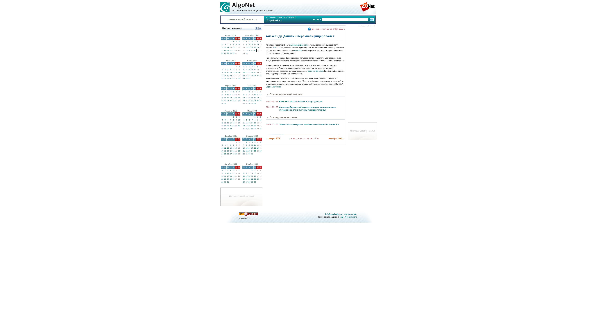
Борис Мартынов (273, 87)
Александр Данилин (299, 45)
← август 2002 (273, 138)
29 (231, 53)
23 (234, 50)
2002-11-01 (272, 124)
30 (234, 53)
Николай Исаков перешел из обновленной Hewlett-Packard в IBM (309, 125)
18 (252, 47)
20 (225, 50)
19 (222, 50)
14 (228, 47)
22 (231, 50)
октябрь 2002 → (336, 138)
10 (236, 44)
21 (228, 50)
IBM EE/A (276, 48)
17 (249, 47)
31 (249, 78)
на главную (271, 17)
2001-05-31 (272, 107)
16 (234, 47)
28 (228, 53)
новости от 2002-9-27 (287, 17)
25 (252, 50)
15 (236, 73)
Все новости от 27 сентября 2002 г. (328, 29)
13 (225, 47)
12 (222, 47)
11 (239, 44)
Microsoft (298, 50)
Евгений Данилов (315, 71)
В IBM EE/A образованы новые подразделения (300, 101)
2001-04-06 (272, 101)
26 (222, 53)
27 (225, 53)
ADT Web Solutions (349, 217)
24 (249, 50)
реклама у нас (350, 214)
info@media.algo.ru (333, 214)
